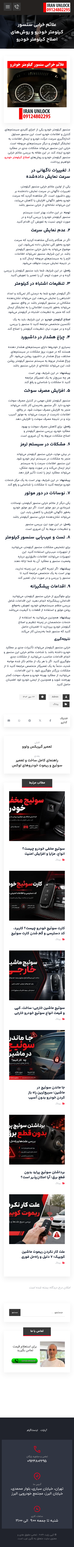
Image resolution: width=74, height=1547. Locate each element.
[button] (8, 7)
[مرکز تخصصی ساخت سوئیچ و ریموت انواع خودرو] (56, 7)
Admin (55, 697)
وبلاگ (55, 704)
